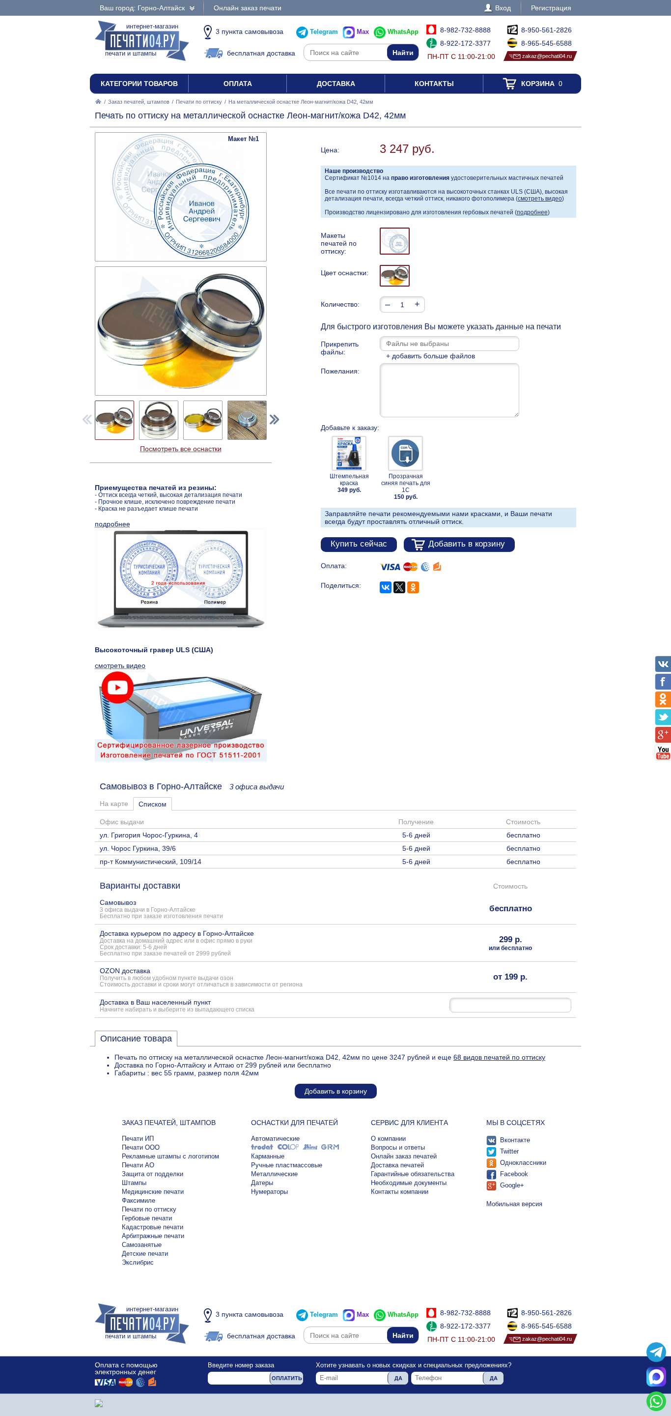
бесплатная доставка (261, 53)
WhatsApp (403, 31)
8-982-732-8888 (465, 30)
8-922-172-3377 (465, 43)
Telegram (324, 31)
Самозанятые (142, 1244)
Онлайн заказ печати (247, 8)
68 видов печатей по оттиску (499, 1057)
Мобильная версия (514, 1204)
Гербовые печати (147, 1218)
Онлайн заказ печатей (404, 1156)
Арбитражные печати (153, 1236)
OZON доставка (201, 977)
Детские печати (145, 1253)
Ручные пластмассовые (286, 1165)
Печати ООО (141, 1147)
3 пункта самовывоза (249, 31)
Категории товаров (139, 83)
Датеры (262, 1182)
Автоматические (275, 1138)
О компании (388, 1138)
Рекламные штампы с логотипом (170, 1156)
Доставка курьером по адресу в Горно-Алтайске (177, 942)
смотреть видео (540, 198)
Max (363, 31)
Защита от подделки (152, 1174)
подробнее (532, 212)
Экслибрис (138, 1262)
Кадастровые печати (152, 1227)
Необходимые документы (409, 1182)
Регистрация (551, 8)
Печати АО (138, 1165)
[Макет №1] (395, 241)
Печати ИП (138, 1138)
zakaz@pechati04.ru (547, 56)
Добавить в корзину (466, 544)
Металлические (274, 1174)
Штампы (134, 1182)
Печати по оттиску (199, 102)
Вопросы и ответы (398, 1147)
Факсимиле (138, 1200)
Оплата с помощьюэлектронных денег (126, 1368)
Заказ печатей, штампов (138, 102)
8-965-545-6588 (546, 43)
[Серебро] (395, 276)
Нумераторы (269, 1191)
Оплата (238, 83)
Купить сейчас (359, 544)
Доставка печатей (397, 1165)
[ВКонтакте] (385, 587)
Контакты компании (399, 1191)
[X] (399, 587)
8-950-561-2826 (546, 30)
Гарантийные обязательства (412, 1174)
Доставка (336, 83)
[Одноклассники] (413, 587)
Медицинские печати (153, 1191)
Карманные (267, 1156)
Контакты (434, 83)
